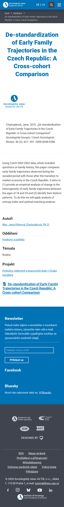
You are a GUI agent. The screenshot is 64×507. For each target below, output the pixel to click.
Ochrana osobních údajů (22, 467)
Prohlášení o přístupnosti (32, 458)
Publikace (17, 13)
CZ (37, 4)
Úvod (7, 13)
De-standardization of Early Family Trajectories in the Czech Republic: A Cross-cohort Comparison (30, 288)
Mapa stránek (36, 453)
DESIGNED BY (30, 437)
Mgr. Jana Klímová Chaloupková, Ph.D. (26, 224)
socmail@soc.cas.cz (47, 483)
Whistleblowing (32, 462)
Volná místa (49, 467)
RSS (21, 453)
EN (43, 4)
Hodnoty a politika (13, 239)
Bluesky (46, 392)
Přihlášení (32, 471)
